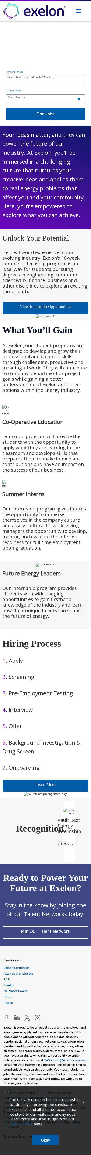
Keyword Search (14, 72)
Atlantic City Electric (18, 973)
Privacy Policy (21, 1124)
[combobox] (45, 80)
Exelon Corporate (16, 968)
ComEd (9, 985)
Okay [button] (45, 1139)
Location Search (14, 90)
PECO (8, 997)
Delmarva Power (16, 991)
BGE (7, 979)
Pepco (8, 1002)
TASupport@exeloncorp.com (65, 1060)
